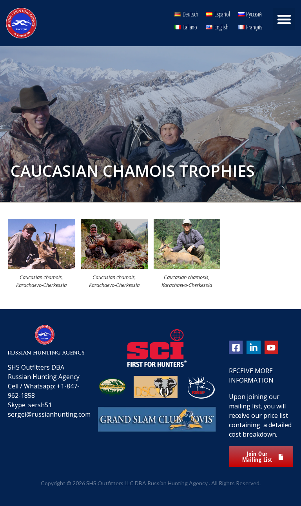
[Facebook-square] (236, 347)
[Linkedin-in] (253, 347)
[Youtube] (271, 347)
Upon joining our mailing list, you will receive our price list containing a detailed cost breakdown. (260, 415)
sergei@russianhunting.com (49, 414)
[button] (284, 19)
